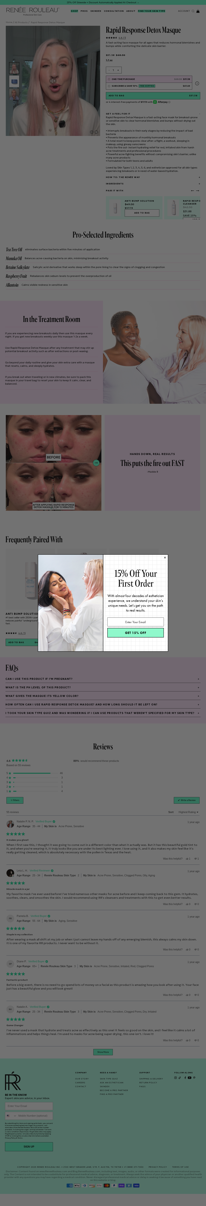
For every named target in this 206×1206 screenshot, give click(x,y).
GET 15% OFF (135, 633)
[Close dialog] (165, 557)
